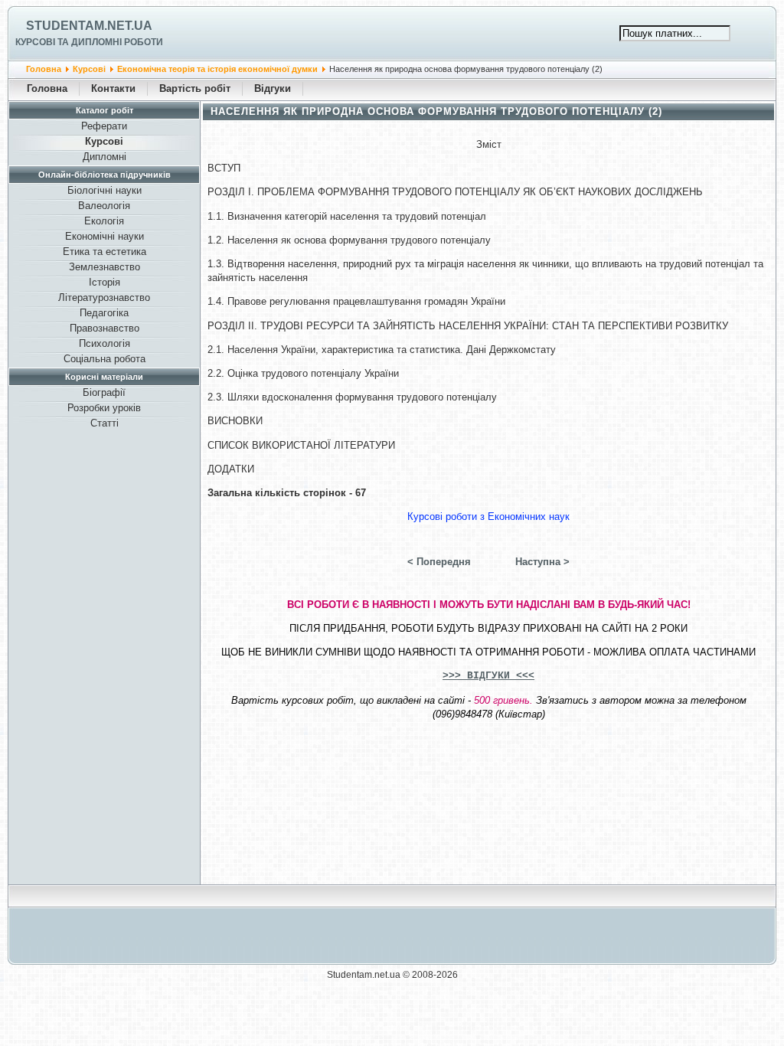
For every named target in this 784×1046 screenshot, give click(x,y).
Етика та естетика (104, 251)
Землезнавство (104, 267)
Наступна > (542, 561)
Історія (104, 282)
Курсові (89, 69)
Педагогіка (104, 313)
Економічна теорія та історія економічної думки (217, 69)
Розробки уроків (104, 407)
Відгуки (272, 88)
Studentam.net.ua (89, 25)
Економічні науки (104, 236)
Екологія (104, 221)
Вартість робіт (194, 88)
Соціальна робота (104, 358)
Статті (104, 423)
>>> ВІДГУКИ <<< (488, 676)
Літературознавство (104, 297)
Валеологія (104, 205)
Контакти (113, 88)
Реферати (104, 126)
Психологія (104, 343)
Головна (43, 69)
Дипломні (104, 156)
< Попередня (439, 561)
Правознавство (104, 328)
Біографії (104, 392)
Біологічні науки (104, 190)
